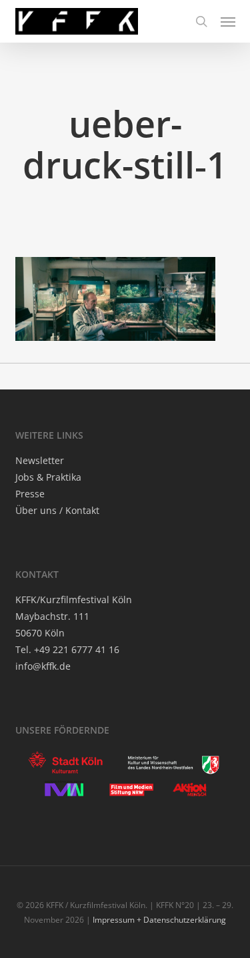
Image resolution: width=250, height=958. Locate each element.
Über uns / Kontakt (57, 510)
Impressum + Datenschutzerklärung (159, 919)
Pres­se (30, 493)
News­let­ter (39, 460)
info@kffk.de (43, 666)
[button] (228, 21)
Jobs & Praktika (48, 477)
